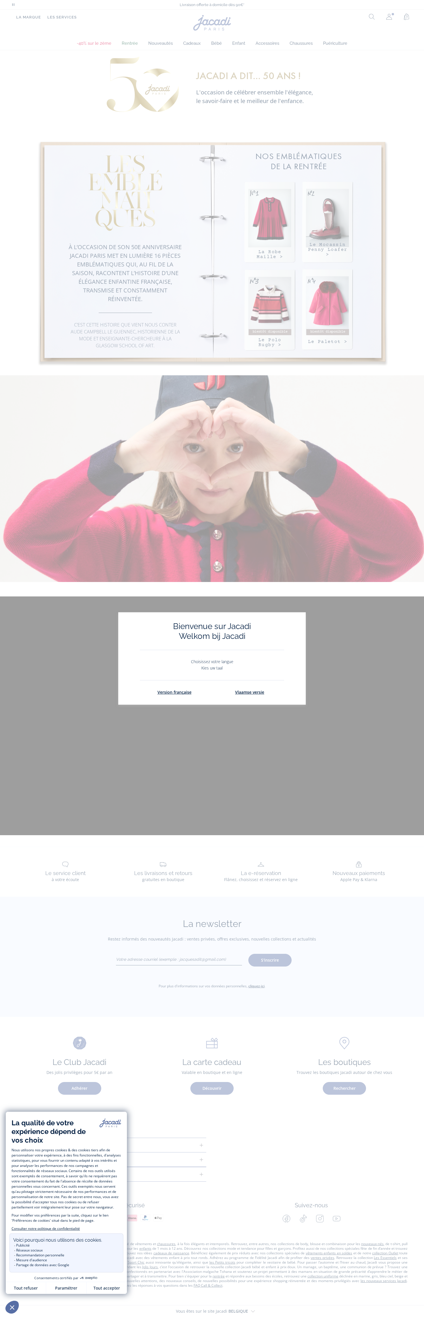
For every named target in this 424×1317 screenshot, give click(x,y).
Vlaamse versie (249, 692)
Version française (174, 692)
